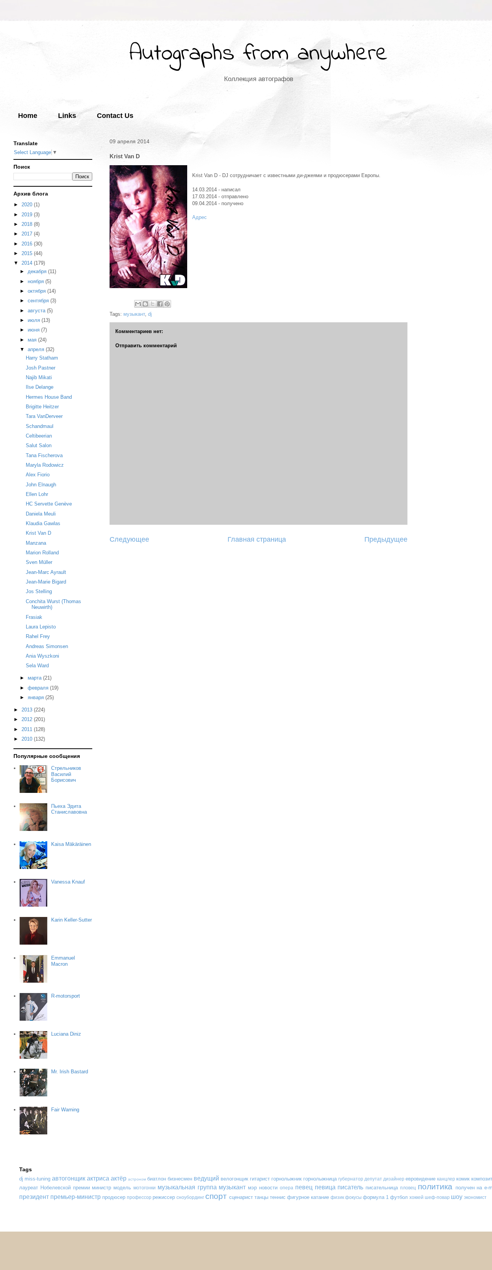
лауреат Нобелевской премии (54, 1187)
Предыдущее (385, 539)
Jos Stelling (39, 591)
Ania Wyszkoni (42, 656)
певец (303, 1187)
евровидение (420, 1179)
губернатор (350, 1178)
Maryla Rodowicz (45, 465)
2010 (28, 739)
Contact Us (115, 115)
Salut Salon (39, 445)
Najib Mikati (39, 377)
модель (122, 1187)
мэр (252, 1187)
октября (37, 291)
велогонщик (234, 1179)
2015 (28, 253)
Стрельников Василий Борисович (66, 774)
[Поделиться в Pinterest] (167, 304)
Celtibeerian (39, 436)
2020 (28, 204)
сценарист (241, 1197)
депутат (373, 1178)
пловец (408, 1187)
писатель (350, 1187)
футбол (399, 1197)
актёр (118, 1178)
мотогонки (144, 1187)
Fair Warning (65, 1109)
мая (33, 340)
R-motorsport (65, 996)
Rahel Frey (38, 636)
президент (34, 1197)
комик (463, 1179)
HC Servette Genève (49, 504)
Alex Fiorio (38, 474)
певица (325, 1187)
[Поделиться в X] (152, 304)
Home (27, 115)
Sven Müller (39, 562)
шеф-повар (437, 1197)
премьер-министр (75, 1197)
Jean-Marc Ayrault (46, 572)
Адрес (199, 217)
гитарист (260, 1179)
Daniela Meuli (41, 514)
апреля (37, 349)
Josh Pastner (40, 368)
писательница (382, 1187)
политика (435, 1186)
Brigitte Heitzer (42, 407)
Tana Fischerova (44, 455)
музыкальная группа (187, 1187)
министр (101, 1187)
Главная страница (257, 539)
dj (150, 314)
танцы (261, 1197)
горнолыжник (286, 1179)
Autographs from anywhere (258, 54)
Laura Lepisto (41, 627)
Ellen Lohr (37, 494)
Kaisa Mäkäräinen (71, 844)
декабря (38, 271)
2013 (28, 710)
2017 (28, 234)
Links (67, 115)
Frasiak (34, 617)
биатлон (156, 1179)
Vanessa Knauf (68, 882)
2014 (28, 263)
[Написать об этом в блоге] (145, 304)
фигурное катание (308, 1197)
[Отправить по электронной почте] (138, 304)
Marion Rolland (42, 552)
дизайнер (393, 1178)
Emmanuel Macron (63, 961)
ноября (36, 281)
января (36, 697)
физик (337, 1197)
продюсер (113, 1197)
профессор (139, 1197)
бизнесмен (180, 1179)
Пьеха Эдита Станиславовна (69, 809)
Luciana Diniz (66, 1034)
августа (37, 310)
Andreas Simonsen (47, 646)
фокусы (353, 1197)
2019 (28, 214)
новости (268, 1187)
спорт (216, 1196)
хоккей (416, 1197)
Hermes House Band (49, 397)
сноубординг (190, 1197)
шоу (456, 1197)
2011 (28, 729)
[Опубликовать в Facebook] (160, 304)
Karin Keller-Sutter (71, 920)
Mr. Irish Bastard (69, 1071)
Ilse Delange (39, 387)
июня (34, 330)
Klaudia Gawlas (43, 523)
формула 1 (376, 1197)
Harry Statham (42, 358)
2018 (28, 224)
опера (286, 1187)
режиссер (164, 1197)
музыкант (134, 314)
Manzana (36, 543)
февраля (39, 688)
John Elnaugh (41, 484)
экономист (475, 1197)
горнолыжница (320, 1179)
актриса (98, 1178)
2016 (28, 244)
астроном (137, 1179)
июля (35, 320)
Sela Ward (37, 665)
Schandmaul (39, 426)
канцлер (446, 1178)
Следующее (129, 539)
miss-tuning (37, 1179)
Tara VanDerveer (44, 416)
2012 (28, 719)
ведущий (206, 1178)
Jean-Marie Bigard (46, 582)
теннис (278, 1197)
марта (35, 678)
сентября (39, 300)
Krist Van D (38, 533)
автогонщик (68, 1178)
